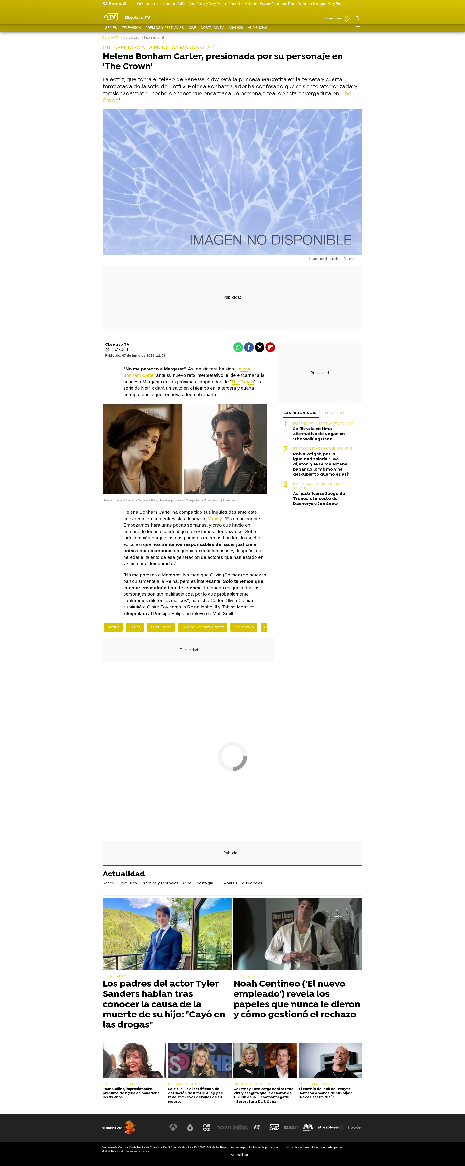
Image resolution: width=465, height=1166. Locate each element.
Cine (192, 28)
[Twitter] (107, 349)
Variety (215, 518)
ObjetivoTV (110, 38)
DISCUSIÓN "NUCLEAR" (253, 1084)
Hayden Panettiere (273, 4)
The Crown (242, 381)
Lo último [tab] (333, 413)
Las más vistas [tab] (300, 413)
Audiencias (257, 28)
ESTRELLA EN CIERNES (252, 976)
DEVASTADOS (115, 976)
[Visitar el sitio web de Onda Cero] (274, 1127)
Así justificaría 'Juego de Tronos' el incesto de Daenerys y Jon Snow (319, 498)
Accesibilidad (240, 1155)
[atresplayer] (336, 18)
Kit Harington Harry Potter (326, 4)
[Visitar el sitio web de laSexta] (190, 1127)
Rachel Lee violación (242, 4)
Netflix (113, 627)
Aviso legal (238, 1147)
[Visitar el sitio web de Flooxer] (355, 1127)
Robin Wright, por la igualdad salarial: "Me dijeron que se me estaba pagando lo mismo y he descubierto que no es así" (321, 464)
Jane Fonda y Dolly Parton (207, 4)
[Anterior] (133, 4)
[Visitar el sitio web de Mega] (240, 1127)
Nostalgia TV (212, 28)
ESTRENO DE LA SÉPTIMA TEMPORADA (323, 424)
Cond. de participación (327, 1147)
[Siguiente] (359, 4)
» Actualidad (130, 38)
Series (111, 28)
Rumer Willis (297, 4)
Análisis (236, 28)
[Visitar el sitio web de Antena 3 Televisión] (173, 1127)
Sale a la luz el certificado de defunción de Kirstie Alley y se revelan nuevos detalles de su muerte (195, 1095)
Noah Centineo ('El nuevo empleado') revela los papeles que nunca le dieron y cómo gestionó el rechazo (296, 999)
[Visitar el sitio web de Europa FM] (291, 1127)
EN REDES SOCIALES (120, 1084)
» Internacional (153, 38)
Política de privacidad (264, 1147)
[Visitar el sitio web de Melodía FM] (308, 1127)
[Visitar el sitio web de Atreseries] (257, 1127)
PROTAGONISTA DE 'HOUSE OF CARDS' (323, 449)
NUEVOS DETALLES (184, 1084)
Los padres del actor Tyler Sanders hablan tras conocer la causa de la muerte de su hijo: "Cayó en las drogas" (164, 1004)
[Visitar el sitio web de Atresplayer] (331, 1127)
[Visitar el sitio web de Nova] (224, 1127)
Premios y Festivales (165, 28)
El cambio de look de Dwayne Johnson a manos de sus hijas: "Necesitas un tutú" (325, 1093)
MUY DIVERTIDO (313, 1084)
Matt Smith (161, 627)
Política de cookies (295, 1147)
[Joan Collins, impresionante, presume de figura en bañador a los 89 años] (134, 1061)
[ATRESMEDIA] (119, 1128)
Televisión (131, 28)
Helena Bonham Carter (202, 627)
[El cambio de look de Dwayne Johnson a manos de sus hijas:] (330, 1061)
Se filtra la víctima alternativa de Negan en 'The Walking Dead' (319, 434)
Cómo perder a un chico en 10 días (161, 4)
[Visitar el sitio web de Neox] (207, 1127)
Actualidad (124, 875)
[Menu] (357, 28)
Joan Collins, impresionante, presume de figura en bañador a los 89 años (131, 1093)
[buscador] (357, 19)
